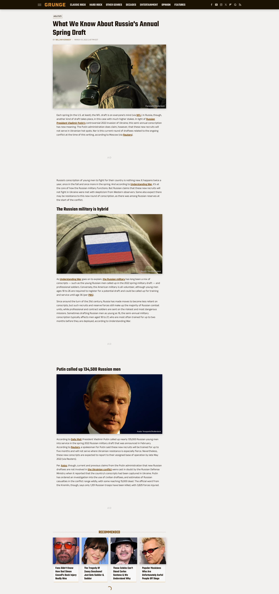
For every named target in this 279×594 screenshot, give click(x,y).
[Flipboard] (230, 4)
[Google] (235, 4)
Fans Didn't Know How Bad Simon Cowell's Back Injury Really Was (65, 573)
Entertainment (149, 4)
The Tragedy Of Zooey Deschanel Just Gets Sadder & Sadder (94, 573)
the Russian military (114, 279)
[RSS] (240, 4)
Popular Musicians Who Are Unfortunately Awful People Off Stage (152, 573)
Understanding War (141, 184)
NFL (138, 115)
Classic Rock (78, 4)
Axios (64, 465)
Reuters (127, 134)
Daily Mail (76, 439)
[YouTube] (216, 4)
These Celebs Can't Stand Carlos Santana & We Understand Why (123, 573)
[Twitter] (226, 4)
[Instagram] (221, 4)
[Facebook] (211, 4)
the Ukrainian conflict (100, 469)
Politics (57, 16)
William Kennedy (63, 39)
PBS (90, 294)
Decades (131, 4)
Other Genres (114, 4)
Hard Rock (96, 4)
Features (179, 4)
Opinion (166, 4)
